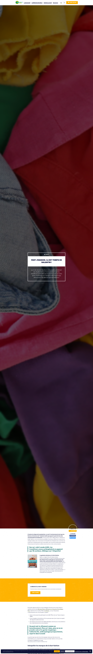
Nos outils (55, 2)
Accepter (57, 651)
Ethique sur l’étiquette (51, 609)
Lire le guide (35, 592)
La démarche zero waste (37, 2)
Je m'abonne (73, 530)
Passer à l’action (48, 2)
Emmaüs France (42, 609)
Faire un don (72, 2)
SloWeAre (46, 610)
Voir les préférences (69, 651)
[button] (90, 651)
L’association (27, 2)
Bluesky (73, 537)
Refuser (62, 651)
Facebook (73, 535)
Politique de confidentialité (81, 651)
